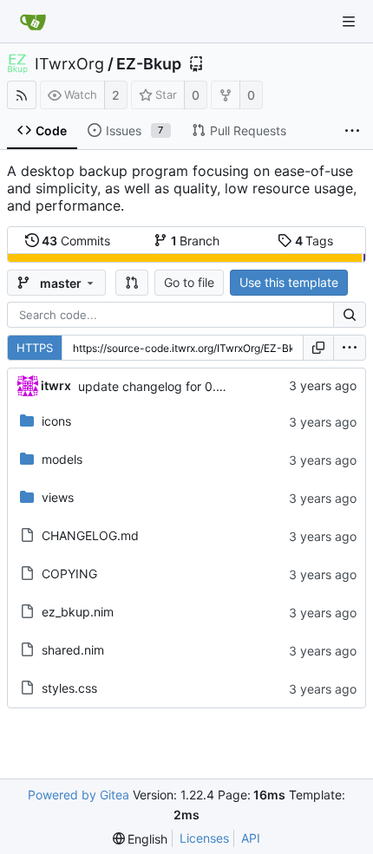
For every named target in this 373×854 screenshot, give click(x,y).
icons (56, 421)
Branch (195, 240)
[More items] (352, 131)
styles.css (69, 688)
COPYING (69, 573)
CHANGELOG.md (90, 535)
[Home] (33, 21)
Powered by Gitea (78, 794)
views (58, 497)
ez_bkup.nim (78, 611)
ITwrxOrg (69, 64)
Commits (76, 240)
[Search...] (349, 315)
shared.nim (73, 649)
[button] (131, 283)
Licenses (204, 838)
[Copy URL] (318, 348)
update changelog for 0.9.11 (158, 386)
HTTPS (34, 348)
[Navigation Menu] (348, 21)
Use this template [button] (288, 282)
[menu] (349, 348)
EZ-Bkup (148, 64)
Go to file (189, 282)
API (250, 838)
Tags (314, 240)
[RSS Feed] (21, 95)
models (62, 459)
